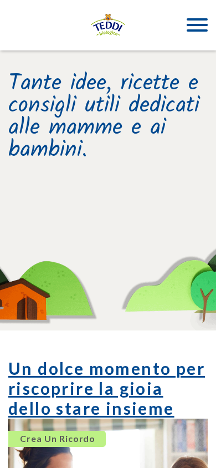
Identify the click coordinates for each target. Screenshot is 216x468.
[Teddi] (108, 25)
